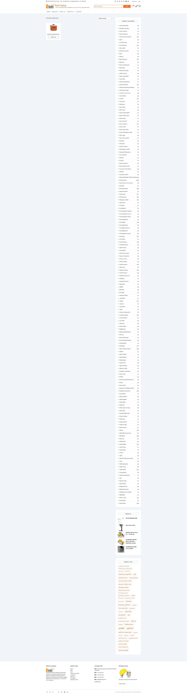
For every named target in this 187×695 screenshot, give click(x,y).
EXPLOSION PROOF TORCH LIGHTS (128, 177)
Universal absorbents (124, 475)
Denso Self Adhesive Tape (125, 132)
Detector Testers (123, 146)
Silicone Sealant (123, 416)
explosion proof (122, 578)
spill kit (130, 628)
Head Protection (123, 273)
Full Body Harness (123, 244)
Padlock (121, 351)
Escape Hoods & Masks (125, 169)
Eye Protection (123, 180)
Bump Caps (122, 67)
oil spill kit (121, 615)
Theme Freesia (129, 692)
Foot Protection (123, 242)
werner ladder (122, 644)
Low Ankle (121, 320)
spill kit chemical (124, 632)
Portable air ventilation (124, 371)
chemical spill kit (124, 574)
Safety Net (121, 405)
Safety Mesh (122, 402)
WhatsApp (97, 681)
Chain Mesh (122, 79)
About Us (62, 11)
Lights (120, 309)
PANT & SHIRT (122, 354)
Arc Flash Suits (123, 42)
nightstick (128, 611)
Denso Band (122, 107)
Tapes (120, 455)
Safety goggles (123, 399)
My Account (134, 1)
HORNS (121, 287)
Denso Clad (122, 110)
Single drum (122, 419)
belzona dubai (120, 571)
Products (55, 11)
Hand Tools (122, 267)
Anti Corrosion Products (125, 37)
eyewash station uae (124, 584)
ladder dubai (132, 608)
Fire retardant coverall (122, 593)
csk (134, 574)
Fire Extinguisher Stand (125, 216)
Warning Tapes (123, 481)
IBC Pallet (121, 289)
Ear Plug (121, 160)
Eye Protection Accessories (126, 183)
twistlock (132, 635)
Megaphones (122, 329)
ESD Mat (121, 171)
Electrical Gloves (123, 163)
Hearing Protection (124, 281)
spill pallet (120, 635)
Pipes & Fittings (123, 365)
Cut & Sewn (122, 101)
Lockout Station (123, 318)
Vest (120, 478)
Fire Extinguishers (123, 219)
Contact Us (70, 11)
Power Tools (122, 374)
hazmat (128, 601)
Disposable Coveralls (124, 149)
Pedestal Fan (122, 362)
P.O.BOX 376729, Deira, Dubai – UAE (54, 1)
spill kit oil (135, 632)
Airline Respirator (123, 34)
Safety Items (129, 624)
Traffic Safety (122, 469)
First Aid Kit (122, 239)
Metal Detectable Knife (124, 332)
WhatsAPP (83, 1)
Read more (53, 37)
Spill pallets (122, 436)
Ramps (121, 382)
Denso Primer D (123, 121)
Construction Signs (124, 90)
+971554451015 (66, 1)
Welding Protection (124, 489)
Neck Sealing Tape (123, 337)
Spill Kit (121, 430)
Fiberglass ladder (123, 587)
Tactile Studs (122, 450)
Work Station (122, 503)
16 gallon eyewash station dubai (125, 568)
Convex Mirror (122, 96)
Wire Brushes (122, 500)
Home (48, 11)
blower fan (127, 571)
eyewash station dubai (125, 581)
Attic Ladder (122, 48)
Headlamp (121, 278)
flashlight (133, 595)
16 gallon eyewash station (123, 566)
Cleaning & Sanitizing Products (126, 87)
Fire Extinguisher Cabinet (125, 211)
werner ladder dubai (123, 647)
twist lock (126, 635)
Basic (120, 53)
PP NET (121, 377)
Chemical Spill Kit (123, 84)
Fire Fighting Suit (123, 230)
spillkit (121, 628)
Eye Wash (121, 185)
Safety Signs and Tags (124, 407)
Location (78, 11)
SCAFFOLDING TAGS (124, 413)
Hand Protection (123, 264)
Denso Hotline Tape (124, 115)
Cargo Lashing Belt (124, 76)
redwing (133, 621)
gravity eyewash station (130, 598)
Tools (120, 461)
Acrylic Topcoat (123, 31)
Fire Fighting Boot (123, 225)
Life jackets (122, 306)
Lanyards (121, 304)
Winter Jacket (122, 497)
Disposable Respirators (125, 152)
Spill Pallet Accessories (125, 433)
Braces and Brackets (124, 65)
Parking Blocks (123, 357)
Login (139, 1)
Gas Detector (122, 250)
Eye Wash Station (123, 188)
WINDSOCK (122, 495)
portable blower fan (122, 618)
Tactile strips (122, 447)
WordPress (138, 692)
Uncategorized (122, 472)
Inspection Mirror (123, 295)
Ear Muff (121, 157)
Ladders (121, 301)
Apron (120, 39)
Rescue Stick (122, 385)
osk (128, 615)
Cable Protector (123, 73)
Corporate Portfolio (74, 673)
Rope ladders (122, 393)
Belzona (121, 56)
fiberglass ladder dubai (123, 590)
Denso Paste (122, 118)
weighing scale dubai (123, 641)
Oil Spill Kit (122, 346)
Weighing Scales (123, 486)
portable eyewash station (123, 621)
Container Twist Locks (124, 93)
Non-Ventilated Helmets (125, 340)
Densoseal (122, 143)
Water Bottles (122, 483)
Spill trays (121, 438)
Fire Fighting (122, 222)
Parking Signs (122, 360)
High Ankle (122, 284)
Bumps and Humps (124, 70)
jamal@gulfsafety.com (74, 1)
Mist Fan (121, 334)
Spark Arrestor (122, 427)
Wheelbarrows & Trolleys (125, 492)
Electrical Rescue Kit (124, 166)
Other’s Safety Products (125, 348)
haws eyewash (121, 601)
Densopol (121, 141)
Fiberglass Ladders (124, 200)
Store (71, 672)
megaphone (120, 611)
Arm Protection (123, 45)
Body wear (121, 62)
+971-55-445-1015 (99, 675)
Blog (71, 670)
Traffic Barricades (123, 464)
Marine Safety (122, 326)
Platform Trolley (123, 368)
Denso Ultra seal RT (124, 138)
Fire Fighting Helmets (124, 228)
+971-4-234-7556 (99, 672)
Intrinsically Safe (123, 608)
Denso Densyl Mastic (124, 112)
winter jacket (123, 650)
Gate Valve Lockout (124, 253)
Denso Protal (122, 126)
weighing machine (133, 638)
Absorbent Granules (124, 28)
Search (127, 6)
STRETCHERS (122, 444)
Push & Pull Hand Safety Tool (126, 379)
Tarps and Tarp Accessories (126, 458)
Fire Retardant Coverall (124, 233)
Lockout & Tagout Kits (124, 312)
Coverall (121, 98)
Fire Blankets (122, 208)
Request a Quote (74, 679)
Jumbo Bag (122, 298)
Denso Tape (122, 135)
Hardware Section (123, 270)
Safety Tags (122, 410)
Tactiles (121, 452)
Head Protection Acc (124, 275)
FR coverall (120, 598)
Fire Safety (122, 236)
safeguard (120, 624)
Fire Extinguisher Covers (125, 214)
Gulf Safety (60, 5)
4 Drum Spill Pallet (123, 25)
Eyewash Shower (123, 191)
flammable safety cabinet (123, 595)
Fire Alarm (121, 205)
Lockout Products (123, 315)
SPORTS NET (122, 441)
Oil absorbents (122, 343)
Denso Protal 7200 (123, 129)
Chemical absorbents (124, 81)
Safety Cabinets (123, 396)
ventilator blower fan (122, 638)
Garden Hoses (122, 247)
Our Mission (73, 678)
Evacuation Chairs (123, 174)
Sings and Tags (123, 422)
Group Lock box (123, 259)
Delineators (122, 104)
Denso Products (123, 124)
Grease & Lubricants (124, 256)
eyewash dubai (133, 578)
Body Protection (123, 59)
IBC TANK (121, 292)
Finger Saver (122, 202)
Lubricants (121, 323)
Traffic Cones (122, 466)
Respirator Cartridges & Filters (126, 388)
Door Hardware (123, 155)
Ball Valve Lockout (123, 51)
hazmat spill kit (124, 605)
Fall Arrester (122, 194)
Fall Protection (123, 197)
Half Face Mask (123, 261)
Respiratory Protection (124, 391)
